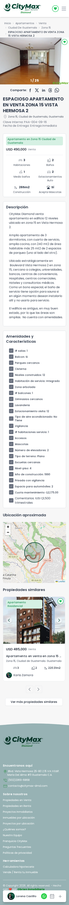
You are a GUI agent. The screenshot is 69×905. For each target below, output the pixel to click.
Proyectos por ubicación (18, 823)
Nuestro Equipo (12, 835)
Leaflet (61, 581)
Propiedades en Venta (17, 800)
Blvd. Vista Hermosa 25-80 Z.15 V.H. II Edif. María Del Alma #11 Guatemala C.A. (31, 773)
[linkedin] (43, 90)
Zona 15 (46, 27)
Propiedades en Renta (17, 806)
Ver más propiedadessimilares (34, 702)
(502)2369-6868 (16, 780)
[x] (37, 90)
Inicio (7, 23)
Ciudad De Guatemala (22, 27)
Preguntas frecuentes (17, 847)
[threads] (50, 90)
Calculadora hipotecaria (18, 867)
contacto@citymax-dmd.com (25, 786)
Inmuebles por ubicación (19, 817)
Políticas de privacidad (17, 853)
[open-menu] (64, 8)
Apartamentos (24, 23)
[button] (8, 527)
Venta (42, 23)
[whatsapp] (57, 90)
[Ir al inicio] (23, 742)
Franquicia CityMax (15, 841)
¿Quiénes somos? (14, 829)
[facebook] (30, 90)
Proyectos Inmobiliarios (18, 812)
